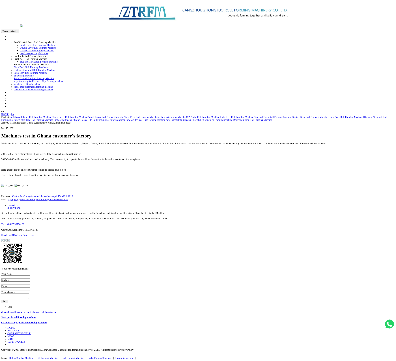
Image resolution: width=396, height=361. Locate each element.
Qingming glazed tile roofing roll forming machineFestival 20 (38, 199)
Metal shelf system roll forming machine (33, 86)
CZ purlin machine (124, 358)
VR (9, 95)
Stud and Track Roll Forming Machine (39, 61)
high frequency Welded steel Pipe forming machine (38, 81)
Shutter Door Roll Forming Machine (310, 117)
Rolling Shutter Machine (21, 358)
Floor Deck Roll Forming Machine (31, 67)
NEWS (11, 100)
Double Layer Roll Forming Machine (38, 47)
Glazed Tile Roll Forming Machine (37, 50)
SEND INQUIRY (16, 106)
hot (12, 114)
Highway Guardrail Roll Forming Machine (35, 70)
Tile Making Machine (47, 358)
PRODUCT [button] (13, 39)
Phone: (4, 286)
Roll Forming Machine (73, 358)
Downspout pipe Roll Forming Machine (33, 89)
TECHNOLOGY (16, 98)
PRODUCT (13, 330)
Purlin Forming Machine (100, 358)
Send (4, 301)
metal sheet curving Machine (34, 53)
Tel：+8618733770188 (12, 224)
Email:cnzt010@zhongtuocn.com (17, 235)
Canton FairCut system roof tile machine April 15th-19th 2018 (42, 196)
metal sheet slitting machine (27, 84)
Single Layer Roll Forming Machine (37, 45)
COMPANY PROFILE (19, 92)
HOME (11, 36)
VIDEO (11, 103)
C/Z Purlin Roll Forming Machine (202, 117)
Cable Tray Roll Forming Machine (30, 73)
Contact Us (12, 205)
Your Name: (7, 274)
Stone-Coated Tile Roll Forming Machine (34, 78)
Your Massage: (8, 292)
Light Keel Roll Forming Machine (236, 117)
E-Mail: (5, 280)
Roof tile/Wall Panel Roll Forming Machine (30, 117)
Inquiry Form (13, 208)
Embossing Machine (24, 75)
